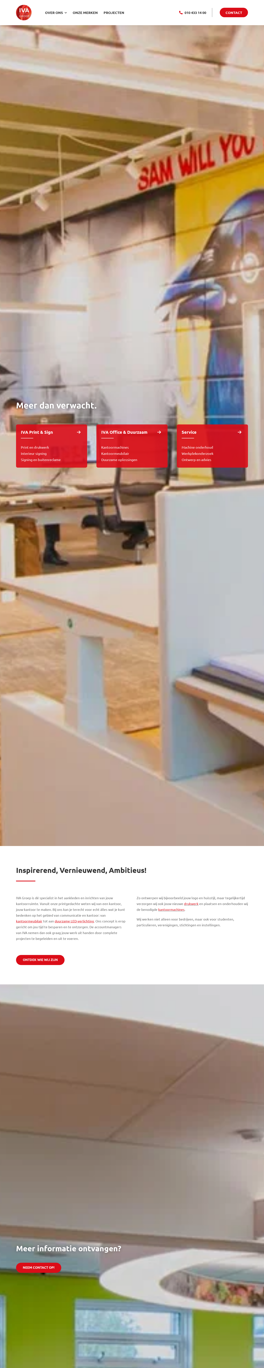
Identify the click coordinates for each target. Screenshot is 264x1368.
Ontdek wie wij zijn (40, 960)
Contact (234, 12)
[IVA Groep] (24, 6)
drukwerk (191, 904)
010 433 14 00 (195, 12)
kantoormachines (171, 909)
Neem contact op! (39, 1267)
